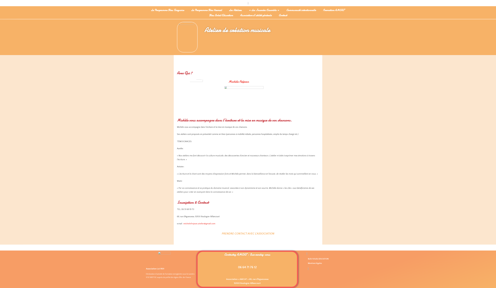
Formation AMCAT (333, 10)
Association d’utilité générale (256, 15)
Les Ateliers (235, 10)
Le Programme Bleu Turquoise (167, 10)
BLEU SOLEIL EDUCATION (318, 259)
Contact (283, 15)
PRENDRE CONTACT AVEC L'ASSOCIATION (248, 233)
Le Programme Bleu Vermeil (206, 10)
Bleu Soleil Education (221, 15)
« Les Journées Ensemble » (264, 10)
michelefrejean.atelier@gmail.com (199, 223)
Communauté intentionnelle (301, 10)
